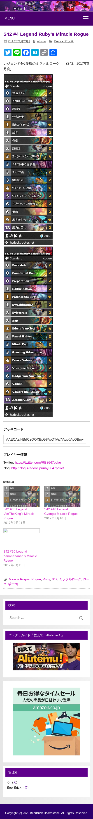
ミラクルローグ (70, 579)
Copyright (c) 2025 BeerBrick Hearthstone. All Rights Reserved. (46, 813)
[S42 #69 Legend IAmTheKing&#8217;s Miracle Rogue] (21, 496)
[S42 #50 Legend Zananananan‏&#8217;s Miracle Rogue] (21, 538)
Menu (10, 18)
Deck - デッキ (64, 41)
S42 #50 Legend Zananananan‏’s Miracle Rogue (20, 556)
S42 (54, 579)
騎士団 (13, 584)
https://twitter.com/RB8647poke (38, 462)
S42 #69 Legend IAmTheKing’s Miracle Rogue (19, 513)
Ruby (46, 579)
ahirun (41, 41)
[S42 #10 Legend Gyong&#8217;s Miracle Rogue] (62, 496)
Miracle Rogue (19, 579)
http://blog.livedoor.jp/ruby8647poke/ (37, 468)
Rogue (36, 579)
